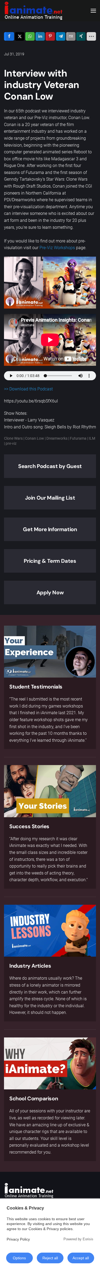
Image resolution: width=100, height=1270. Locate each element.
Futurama (78, 438)
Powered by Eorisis (78, 1239)
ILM (92, 438)
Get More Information (50, 529)
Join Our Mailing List (50, 497)
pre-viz (11, 443)
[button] (93, 10)
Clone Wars (13, 438)
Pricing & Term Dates (50, 560)
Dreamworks (56, 438)
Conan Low (34, 438)
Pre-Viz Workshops (57, 247)
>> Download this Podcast (28, 388)
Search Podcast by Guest (50, 466)
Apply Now (50, 592)
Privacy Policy (18, 1239)
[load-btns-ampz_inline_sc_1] (91, 36)
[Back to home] (33, 10)
